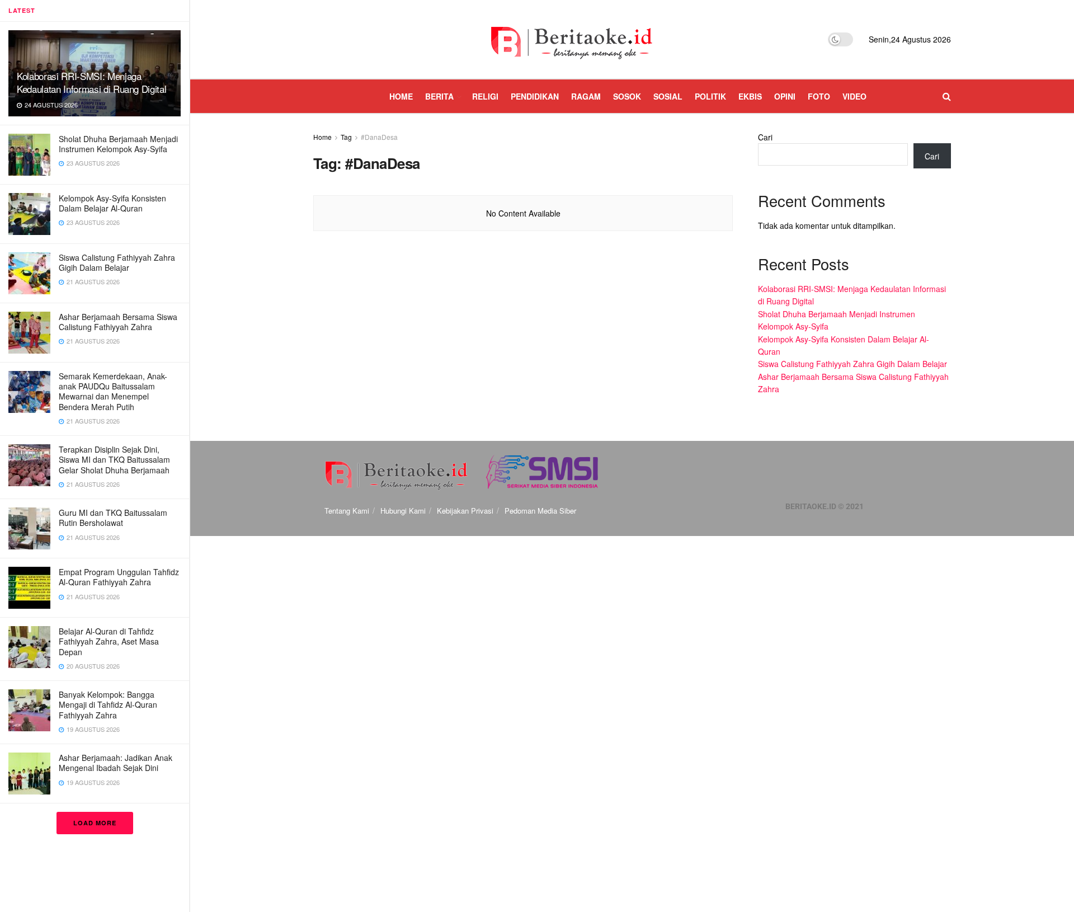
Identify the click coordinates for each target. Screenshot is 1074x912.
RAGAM (586, 96)
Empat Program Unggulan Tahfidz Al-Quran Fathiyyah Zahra (119, 576)
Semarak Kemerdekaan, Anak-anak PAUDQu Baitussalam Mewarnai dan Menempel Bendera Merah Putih (113, 391)
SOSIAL (667, 96)
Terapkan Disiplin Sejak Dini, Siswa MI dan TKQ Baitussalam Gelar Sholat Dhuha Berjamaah (114, 459)
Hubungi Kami (403, 510)
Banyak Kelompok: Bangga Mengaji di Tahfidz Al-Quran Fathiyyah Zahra (108, 704)
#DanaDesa (379, 137)
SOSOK (627, 96)
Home (322, 137)
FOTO (819, 96)
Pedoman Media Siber (540, 510)
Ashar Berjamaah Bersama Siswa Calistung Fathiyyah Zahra (118, 321)
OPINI (784, 96)
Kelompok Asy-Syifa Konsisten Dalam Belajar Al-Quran (112, 203)
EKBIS (750, 96)
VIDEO (854, 96)
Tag (346, 137)
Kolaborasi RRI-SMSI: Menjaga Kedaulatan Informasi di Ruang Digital (91, 82)
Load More (94, 823)
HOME (401, 96)
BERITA (439, 96)
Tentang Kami (346, 510)
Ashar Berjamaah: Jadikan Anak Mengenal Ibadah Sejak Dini (115, 762)
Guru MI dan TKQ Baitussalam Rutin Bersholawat (113, 517)
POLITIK (710, 96)
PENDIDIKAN (535, 96)
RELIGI (485, 96)
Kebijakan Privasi (465, 510)
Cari (765, 137)
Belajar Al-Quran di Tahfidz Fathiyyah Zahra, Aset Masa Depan (109, 641)
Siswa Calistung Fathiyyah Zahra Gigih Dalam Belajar (117, 262)
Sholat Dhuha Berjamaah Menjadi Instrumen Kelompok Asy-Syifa (118, 143)
